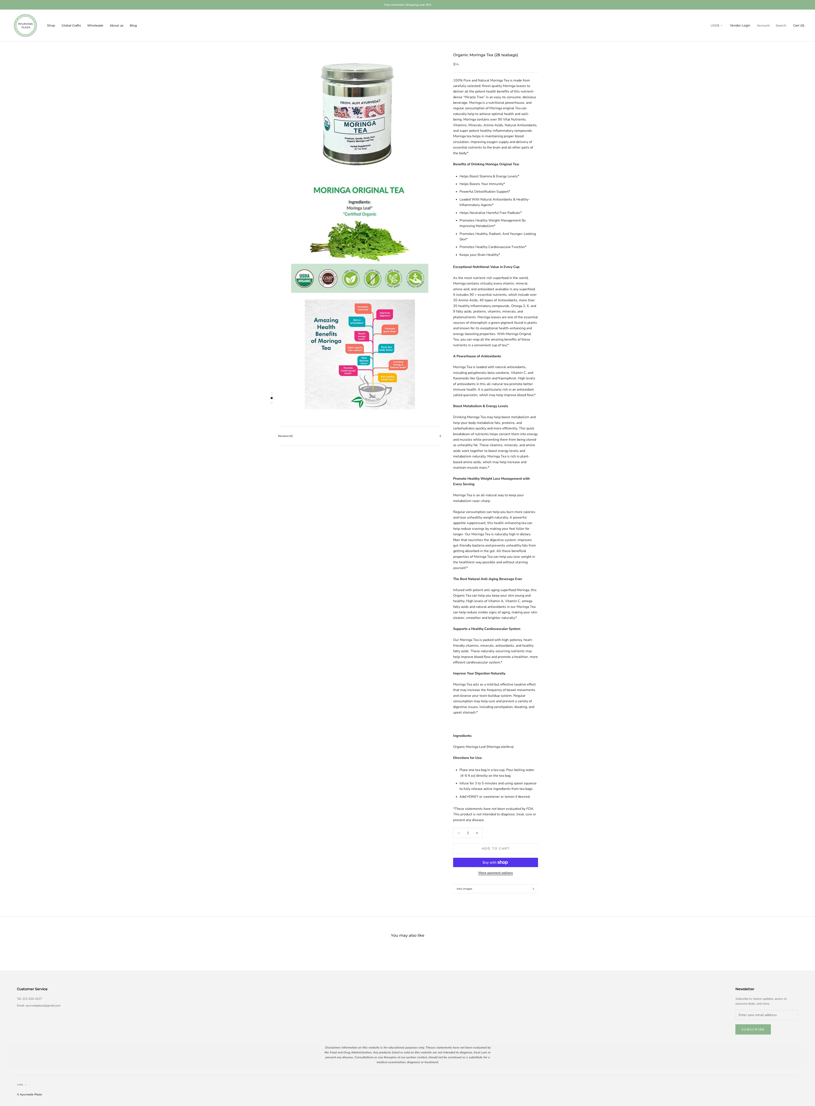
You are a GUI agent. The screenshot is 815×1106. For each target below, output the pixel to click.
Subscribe (753, 1029)
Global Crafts (71, 25)
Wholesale (95, 25)
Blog (133, 25)
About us (116, 25)
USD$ (715, 25)
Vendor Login (740, 25)
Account (763, 25)
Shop (51, 25)
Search (781, 25)
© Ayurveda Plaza (29, 1094)
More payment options (495, 873)
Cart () (798, 25)
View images (464, 888)
